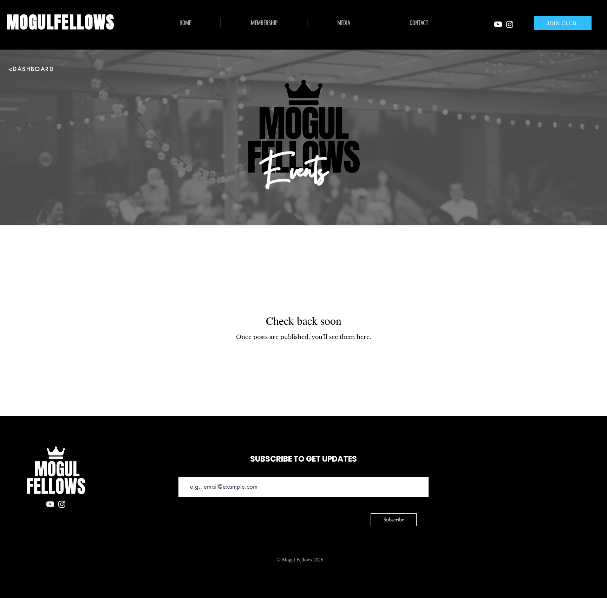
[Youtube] (498, 24)
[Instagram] (509, 24)
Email (184, 472)
